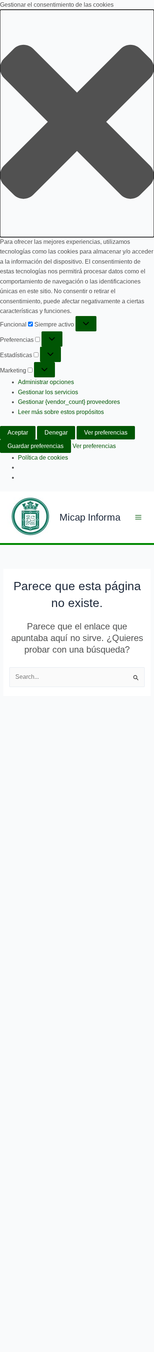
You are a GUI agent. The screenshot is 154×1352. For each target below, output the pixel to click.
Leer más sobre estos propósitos (61, 412)
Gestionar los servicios (48, 392)
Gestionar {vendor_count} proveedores (69, 402)
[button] (77, 123)
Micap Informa (89, 517)
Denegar (56, 432)
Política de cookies (43, 457)
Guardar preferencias (35, 446)
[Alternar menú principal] (138, 517)
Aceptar (17, 432)
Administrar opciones (46, 382)
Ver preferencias (105, 432)
